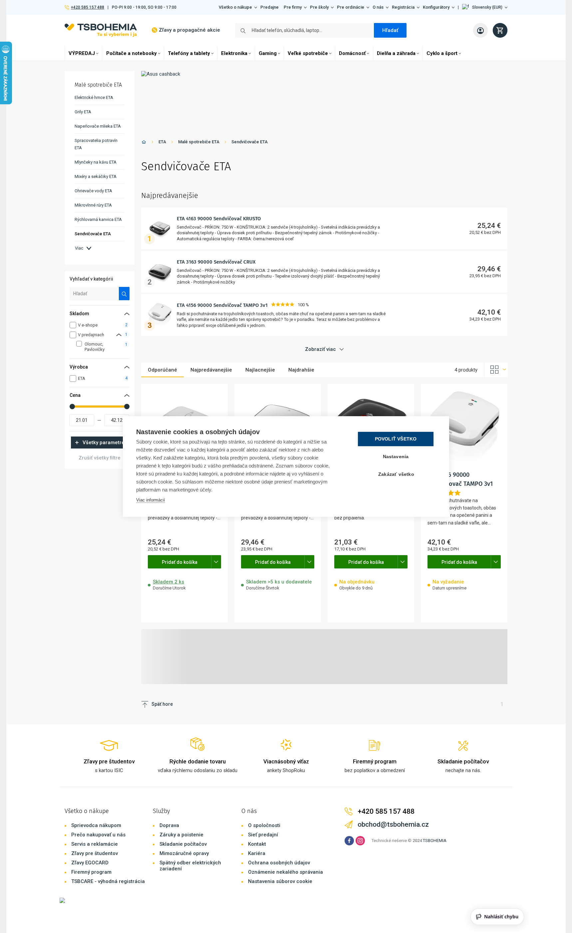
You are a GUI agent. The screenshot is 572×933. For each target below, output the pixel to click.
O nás (378, 7)
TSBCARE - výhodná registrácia (108, 881)
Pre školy (319, 7)
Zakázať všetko (396, 474)
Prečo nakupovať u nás (98, 835)
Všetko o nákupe (235, 7)
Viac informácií (150, 499)
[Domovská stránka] (143, 143)
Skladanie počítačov (183, 844)
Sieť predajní (263, 835)
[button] (484, 7)
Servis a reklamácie (94, 844)
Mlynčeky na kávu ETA (96, 162)
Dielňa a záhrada (396, 53)
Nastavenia (396, 456)
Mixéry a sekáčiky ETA (96, 176)
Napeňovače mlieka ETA (98, 126)
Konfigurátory (436, 7)
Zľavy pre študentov (94, 853)
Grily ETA (83, 111)
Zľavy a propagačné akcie (189, 30)
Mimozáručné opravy (184, 853)
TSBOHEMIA (434, 840)
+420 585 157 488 (87, 7)
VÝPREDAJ (82, 53)
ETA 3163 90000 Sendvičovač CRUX (216, 262)
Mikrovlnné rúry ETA (93, 205)
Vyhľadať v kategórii (91, 279)
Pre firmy (293, 7)
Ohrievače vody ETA (93, 190)
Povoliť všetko (396, 439)
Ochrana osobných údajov (279, 863)
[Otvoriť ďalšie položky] (216, 561)
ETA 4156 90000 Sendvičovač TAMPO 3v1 (222, 305)
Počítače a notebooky (131, 53)
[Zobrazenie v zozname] (496, 370)
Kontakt (257, 844)
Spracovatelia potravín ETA (96, 144)
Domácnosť (352, 53)
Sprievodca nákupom (96, 825)
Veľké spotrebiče (308, 53)
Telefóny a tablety (189, 53)
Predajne (269, 7)
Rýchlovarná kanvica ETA (98, 219)
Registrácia (403, 7)
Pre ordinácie (350, 7)
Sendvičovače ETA (249, 141)
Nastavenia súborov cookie (280, 881)
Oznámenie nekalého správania (285, 872)
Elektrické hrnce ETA (94, 97)
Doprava (169, 825)
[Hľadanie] (124, 293)
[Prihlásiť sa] (480, 30)
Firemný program (91, 872)
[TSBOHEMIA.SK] (101, 30)
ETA (162, 141)
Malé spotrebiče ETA (198, 141)
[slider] (72, 406)
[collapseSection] (119, 335)
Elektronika (234, 53)
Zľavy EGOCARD (90, 863)
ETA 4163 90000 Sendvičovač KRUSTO (219, 219)
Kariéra (256, 853)
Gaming (268, 53)
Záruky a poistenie (181, 835)
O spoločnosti (264, 825)
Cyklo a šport (442, 53)
